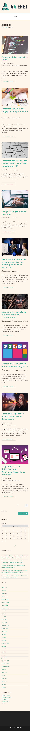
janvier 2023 (4, 658)
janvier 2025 (4, 622)
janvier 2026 (4, 596)
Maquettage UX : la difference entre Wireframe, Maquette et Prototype (13, 470)
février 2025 (4, 619)
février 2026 (4, 593)
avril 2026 (4, 590)
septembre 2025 (5, 608)
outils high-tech (23, 321)
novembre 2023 (5, 643)
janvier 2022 (4, 681)
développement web (14, 65)
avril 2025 (4, 614)
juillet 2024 (4, 631)
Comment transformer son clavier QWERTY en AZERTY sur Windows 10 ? (14, 163)
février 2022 (4, 678)
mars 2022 (4, 675)
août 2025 (4, 611)
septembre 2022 (5, 666)
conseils (5, 65)
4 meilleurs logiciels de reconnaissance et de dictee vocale (13, 416)
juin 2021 (4, 684)
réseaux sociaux (5, 701)
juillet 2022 (4, 672)
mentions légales (17, 727)
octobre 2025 (5, 605)
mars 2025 (4, 617)
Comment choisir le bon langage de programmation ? (15, 111)
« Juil (15, 546)
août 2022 (4, 669)
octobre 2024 (5, 628)
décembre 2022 (5, 660)
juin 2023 (4, 646)
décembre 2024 (5, 625)
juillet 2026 (4, 587)
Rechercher (4, 511)
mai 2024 (4, 637)
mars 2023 (4, 655)
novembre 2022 (5, 663)
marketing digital (6, 695)
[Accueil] (2, 27)
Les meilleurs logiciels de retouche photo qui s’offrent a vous (14, 315)
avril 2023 (4, 652)
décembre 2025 (5, 599)
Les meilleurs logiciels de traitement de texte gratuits (15, 365)
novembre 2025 (5, 602)
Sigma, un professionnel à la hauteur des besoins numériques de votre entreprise (14, 263)
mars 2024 (4, 640)
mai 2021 (4, 687)
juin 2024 (4, 634)
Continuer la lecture (9, 82)
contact (10, 727)
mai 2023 (4, 649)
